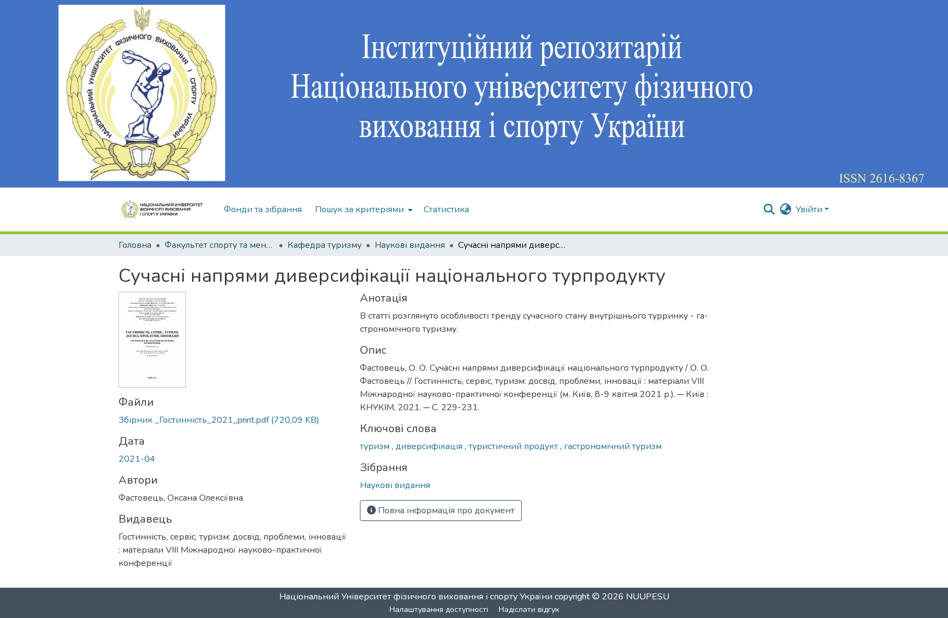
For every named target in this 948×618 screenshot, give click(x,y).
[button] (166, 209)
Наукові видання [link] (410, 245)
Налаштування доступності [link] (439, 609)
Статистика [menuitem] (446, 209)
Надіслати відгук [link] (529, 609)
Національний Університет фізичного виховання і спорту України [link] (415, 597)
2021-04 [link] (137, 459)
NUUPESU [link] (647, 597)
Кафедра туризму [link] (324, 245)
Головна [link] (135, 245)
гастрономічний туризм (613, 446)
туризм (376, 446)
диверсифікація (430, 446)
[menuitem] (363, 209)
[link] (233, 420)
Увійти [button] (810, 209)
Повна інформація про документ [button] (445, 510)
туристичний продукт (514, 446)
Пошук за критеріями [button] (359, 209)
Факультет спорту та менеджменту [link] (219, 245)
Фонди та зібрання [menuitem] (263, 209)
